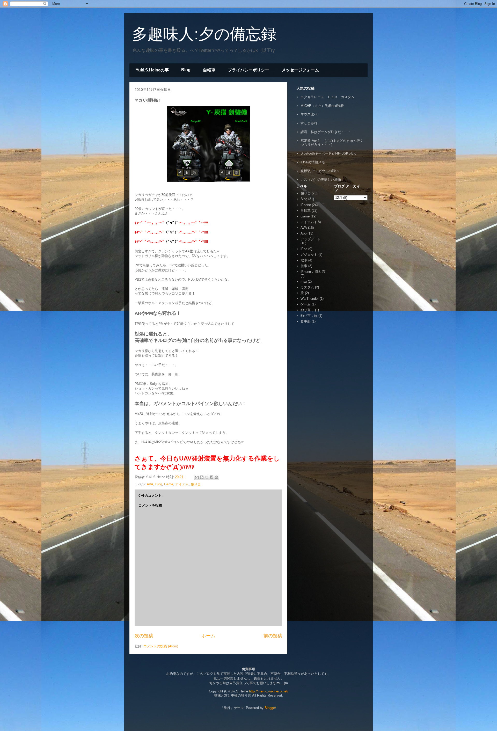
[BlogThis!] (201, 477)
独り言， (307, 310)
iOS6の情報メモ (313, 162)
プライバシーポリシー (248, 70)
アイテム (182, 484)
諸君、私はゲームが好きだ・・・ (326, 132)
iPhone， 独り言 (313, 272)
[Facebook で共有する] (211, 477)
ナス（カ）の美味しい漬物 (321, 179)
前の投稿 (273, 635)
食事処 (306, 321)
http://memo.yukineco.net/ (268, 691)
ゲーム (306, 304)
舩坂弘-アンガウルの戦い (320, 171)
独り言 (196, 484)
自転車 (209, 70)
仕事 (304, 266)
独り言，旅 (309, 316)
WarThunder (310, 299)
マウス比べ (309, 114)
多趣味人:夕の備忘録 (204, 34)
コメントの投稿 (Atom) (160, 646)
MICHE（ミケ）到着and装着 (322, 106)
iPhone (306, 205)
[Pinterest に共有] (216, 477)
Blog (186, 70)
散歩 (304, 260)
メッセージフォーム (300, 70)
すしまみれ (309, 123)
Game (168, 484)
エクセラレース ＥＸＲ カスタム (327, 97)
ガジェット (309, 255)
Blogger (270, 708)
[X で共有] (206, 477)
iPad (304, 249)
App (303, 233)
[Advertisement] (311, 402)
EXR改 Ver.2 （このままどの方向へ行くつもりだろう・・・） (332, 143)
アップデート (311, 239)
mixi (304, 281)
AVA (150, 484)
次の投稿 (144, 635)
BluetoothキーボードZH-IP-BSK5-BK (328, 153)
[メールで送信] (196, 477)
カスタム (307, 287)
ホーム (208, 635)
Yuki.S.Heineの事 (152, 70)
